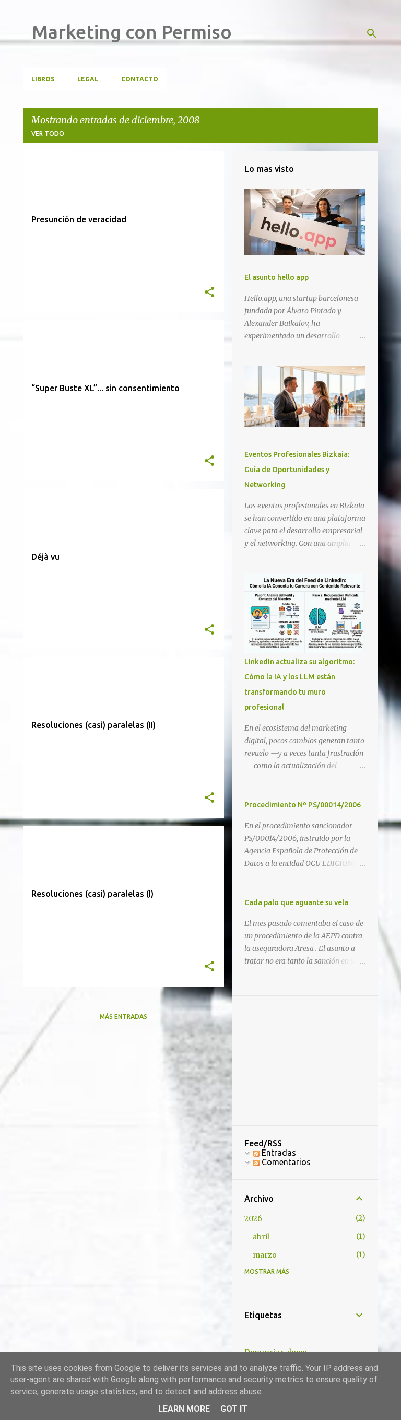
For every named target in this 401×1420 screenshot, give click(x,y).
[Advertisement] (304, 1060)
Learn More (184, 1409)
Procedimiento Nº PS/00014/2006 (302, 805)
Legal (87, 79)
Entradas (278, 1152)
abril (261, 1236)
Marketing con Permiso (131, 31)
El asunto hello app (276, 277)
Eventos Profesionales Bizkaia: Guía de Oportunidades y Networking (296, 469)
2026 (253, 1218)
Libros (42, 79)
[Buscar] (371, 33)
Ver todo (47, 133)
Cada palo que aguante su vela (296, 902)
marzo (265, 1255)
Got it (233, 1409)
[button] (209, 293)
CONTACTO (139, 79)
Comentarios (285, 1162)
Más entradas (123, 1016)
